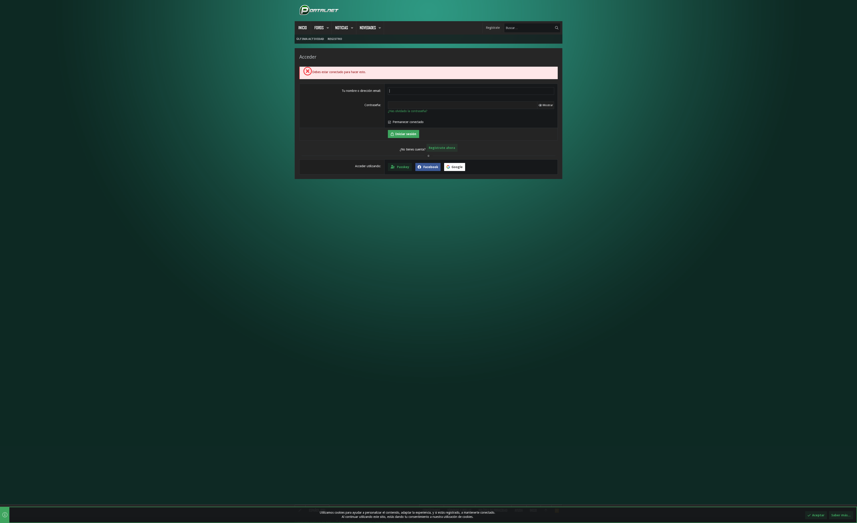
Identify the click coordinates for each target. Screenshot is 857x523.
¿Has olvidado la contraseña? (407, 111)
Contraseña (372, 105)
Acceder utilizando (367, 166)
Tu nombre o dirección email (361, 91)
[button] (327, 27)
